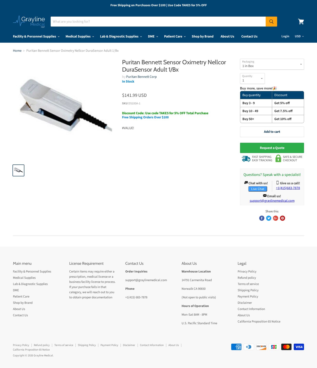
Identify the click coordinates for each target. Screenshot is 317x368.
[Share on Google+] (275, 218)
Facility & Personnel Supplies (35, 36)
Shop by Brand (202, 36)
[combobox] (158, 22)
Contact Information (251, 309)
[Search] (271, 22)
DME (151, 36)
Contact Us (249, 36)
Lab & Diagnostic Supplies (119, 36)
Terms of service (248, 284)
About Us (227, 36)
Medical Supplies (78, 36)
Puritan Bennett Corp (141, 76)
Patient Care (173, 36)
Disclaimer (245, 303)
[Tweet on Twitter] (268, 218)
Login (285, 36)
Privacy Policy (247, 271)
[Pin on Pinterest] (282, 218)
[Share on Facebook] (261, 218)
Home (17, 51)
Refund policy (247, 278)
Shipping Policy (248, 290)
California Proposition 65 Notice (259, 321)
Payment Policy (248, 296)
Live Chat (257, 189)
